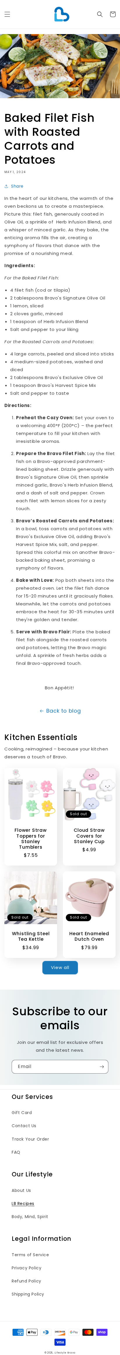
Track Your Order (30, 1139)
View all (60, 967)
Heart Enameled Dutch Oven (89, 936)
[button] (7, 14)
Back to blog (63, 710)
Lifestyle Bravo (65, 1352)
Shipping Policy (28, 1294)
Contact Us (24, 1126)
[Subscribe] (101, 1067)
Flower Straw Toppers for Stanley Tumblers (31, 838)
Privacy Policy (26, 1268)
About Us (21, 1190)
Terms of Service (30, 1255)
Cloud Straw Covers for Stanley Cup (89, 835)
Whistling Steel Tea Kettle (31, 936)
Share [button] (17, 186)
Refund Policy (26, 1281)
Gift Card (22, 1113)
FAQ (16, 1152)
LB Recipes (23, 1203)
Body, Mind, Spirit (30, 1217)
